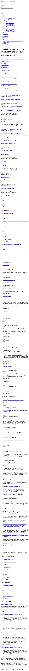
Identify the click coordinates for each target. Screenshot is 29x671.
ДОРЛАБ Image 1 (6, 574)
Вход (4, 37)
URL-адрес (21, 669)
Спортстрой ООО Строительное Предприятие (12, 110)
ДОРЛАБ (5, 311)
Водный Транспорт (5, 73)
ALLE (4, 321)
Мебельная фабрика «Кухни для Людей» (11, 347)
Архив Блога (9, 30)
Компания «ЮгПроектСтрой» (9, 280)
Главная (5, 15)
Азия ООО (3, 165)
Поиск (2, 5)
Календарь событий (10, 25)
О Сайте (5, 16)
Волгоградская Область (18, 59)
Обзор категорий (10, 23)
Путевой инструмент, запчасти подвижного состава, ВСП (14, 549)
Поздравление (6, 543)
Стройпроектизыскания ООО (9, 236)
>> (3, 207)
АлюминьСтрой (6, 381)
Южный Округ (8, 59)
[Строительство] (4, 65)
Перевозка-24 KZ (6, 336)
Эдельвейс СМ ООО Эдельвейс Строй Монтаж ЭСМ (13, 133)
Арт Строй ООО (5, 177)
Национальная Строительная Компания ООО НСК (13, 244)
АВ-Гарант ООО (6, 228)
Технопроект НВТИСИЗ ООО (8, 143)
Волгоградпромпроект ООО (7, 188)
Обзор (4, 20)
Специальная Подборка (11, 31)
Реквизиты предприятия (8, 590)
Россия (2, 59)
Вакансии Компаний (11, 26)
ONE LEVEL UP (6, 254)
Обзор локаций (9, 24)
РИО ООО (3, 121)
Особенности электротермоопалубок (10, 465)
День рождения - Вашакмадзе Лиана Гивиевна (12, 634)
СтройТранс (7, 669)
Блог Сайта (8, 27)
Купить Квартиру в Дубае (8, 585)
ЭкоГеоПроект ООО (7, 429)
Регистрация (6, 36)
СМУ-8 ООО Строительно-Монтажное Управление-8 (13, 440)
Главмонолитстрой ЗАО (8, 213)
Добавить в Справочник (8, 32)
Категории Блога (10, 29)
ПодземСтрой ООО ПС (6, 154)
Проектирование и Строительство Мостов (11, 486)
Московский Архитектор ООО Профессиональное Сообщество (15, 221)
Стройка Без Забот (7, 296)
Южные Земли (6, 265)
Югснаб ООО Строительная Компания (10, 99)
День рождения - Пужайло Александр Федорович (13, 625)
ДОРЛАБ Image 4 (6, 567)
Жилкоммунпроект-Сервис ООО (9, 88)
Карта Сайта (9, 19)
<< (3, 198)
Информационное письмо (8, 596)
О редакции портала (10, 21)
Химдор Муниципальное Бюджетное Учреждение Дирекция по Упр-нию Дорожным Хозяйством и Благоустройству (15, 399)
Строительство (4, 67)
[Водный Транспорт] (6, 70)
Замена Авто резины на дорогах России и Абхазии (13, 494)
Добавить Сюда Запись (6, 61)
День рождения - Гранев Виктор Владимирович (12, 614)
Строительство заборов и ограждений (10, 479)
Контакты (5, 34)
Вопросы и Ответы (10, 18)
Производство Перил (7, 366)
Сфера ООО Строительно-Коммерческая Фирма (12, 451)
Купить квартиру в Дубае (8, 501)
